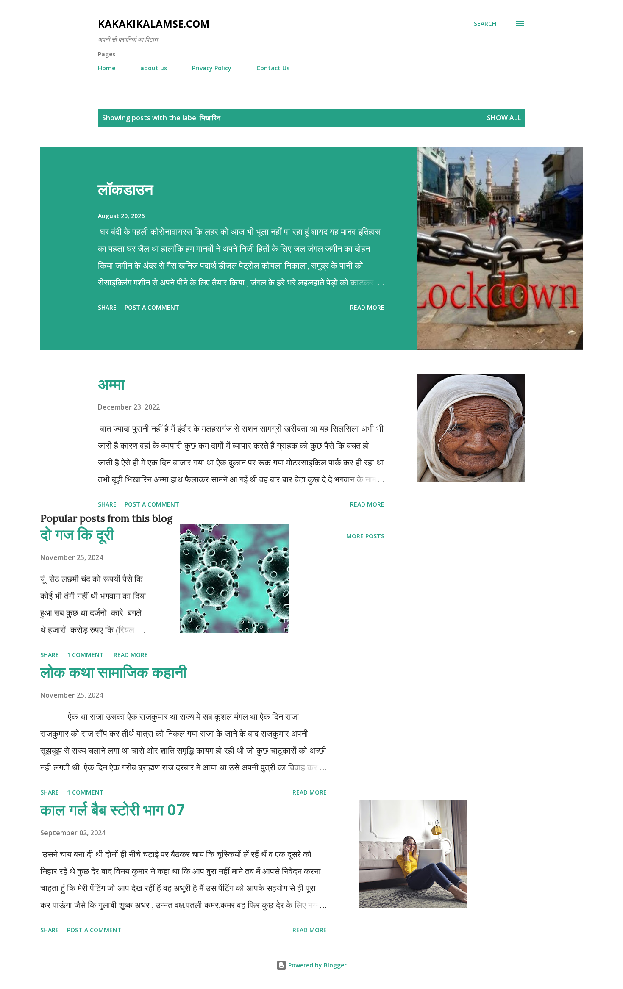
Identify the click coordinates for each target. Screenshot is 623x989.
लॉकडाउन (125, 189)
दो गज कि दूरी (77, 534)
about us (153, 68)
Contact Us (272, 68)
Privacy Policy (211, 68)
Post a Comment (152, 307)
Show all (504, 117)
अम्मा (111, 384)
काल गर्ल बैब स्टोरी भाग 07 (112, 809)
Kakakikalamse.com (154, 23)
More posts (365, 536)
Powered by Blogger (316, 965)
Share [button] (107, 307)
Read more (367, 307)
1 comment (85, 655)
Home (106, 68)
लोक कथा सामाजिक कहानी (113, 672)
